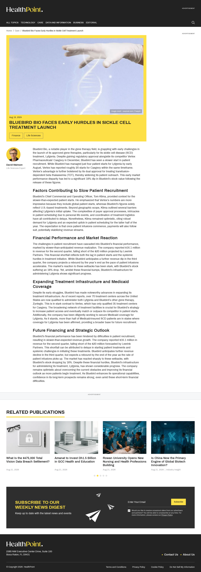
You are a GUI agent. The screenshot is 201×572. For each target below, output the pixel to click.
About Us (189, 554)
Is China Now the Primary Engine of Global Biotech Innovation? (168, 461)
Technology (28, 23)
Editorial (91, 23)
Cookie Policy (157, 567)
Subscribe (178, 502)
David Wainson (14, 165)
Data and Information (58, 23)
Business (78, 23)
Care (40, 23)
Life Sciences (33, 135)
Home (9, 31)
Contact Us (171, 554)
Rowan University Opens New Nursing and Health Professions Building (124, 461)
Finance (16, 135)
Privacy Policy (166, 515)
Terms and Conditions (116, 567)
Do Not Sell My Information (182, 567)
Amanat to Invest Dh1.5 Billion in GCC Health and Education (75, 459)
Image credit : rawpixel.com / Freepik (126, 111)
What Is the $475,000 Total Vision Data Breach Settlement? (28, 459)
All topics (12, 23)
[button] (94, 476)
